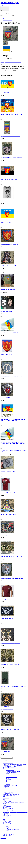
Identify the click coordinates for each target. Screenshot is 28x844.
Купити (9, 58)
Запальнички (9, 779)
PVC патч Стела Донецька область (9, 514)
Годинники (8, 775)
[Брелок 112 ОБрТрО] (10, 40)
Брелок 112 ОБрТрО (7, 20)
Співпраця (3, 841)
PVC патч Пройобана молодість (8, 534)
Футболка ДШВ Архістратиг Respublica (10, 492)
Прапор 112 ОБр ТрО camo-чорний (9, 179)
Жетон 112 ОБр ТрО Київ (6, 311)
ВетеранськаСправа (10, 2)
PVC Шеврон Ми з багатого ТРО (8, 265)
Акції (2, 5)
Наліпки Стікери (9, 782)
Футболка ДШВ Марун (6, 599)
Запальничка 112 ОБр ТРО (7, 200)
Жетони (7, 778)
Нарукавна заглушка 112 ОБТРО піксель (10, 136)
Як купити (5, 5)
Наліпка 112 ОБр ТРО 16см (7, 354)
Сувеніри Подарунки (8, 18)
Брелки (7, 773)
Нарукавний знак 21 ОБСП (7, 709)
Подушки (8, 784)
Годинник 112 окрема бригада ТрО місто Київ (11, 114)
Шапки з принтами (10, 770)
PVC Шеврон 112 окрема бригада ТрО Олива (11, 376)
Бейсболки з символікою (11, 772)
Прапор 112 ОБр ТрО (5, 222)
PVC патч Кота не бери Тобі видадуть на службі (12, 578)
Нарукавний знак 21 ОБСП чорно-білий (10, 729)
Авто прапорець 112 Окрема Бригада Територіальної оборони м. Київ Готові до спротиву (13, 420)
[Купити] (1, 119)
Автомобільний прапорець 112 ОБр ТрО (10, 332)
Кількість (3, 58)
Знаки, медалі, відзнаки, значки (13, 771)
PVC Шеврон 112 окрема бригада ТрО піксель (11, 157)
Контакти (10, 5)
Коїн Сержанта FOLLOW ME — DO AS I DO (11, 556)
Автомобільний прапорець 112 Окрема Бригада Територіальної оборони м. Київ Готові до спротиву (13, 443)
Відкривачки (8, 774)
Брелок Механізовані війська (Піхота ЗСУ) (11, 643)
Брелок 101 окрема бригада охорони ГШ (10, 664)
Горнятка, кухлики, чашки (11, 777)
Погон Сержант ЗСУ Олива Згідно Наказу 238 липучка (13, 686)
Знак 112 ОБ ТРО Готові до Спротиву (9, 397)
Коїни (7, 780)
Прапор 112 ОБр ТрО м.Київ (7, 92)
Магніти (7, 781)
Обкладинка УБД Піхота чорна (8, 471)
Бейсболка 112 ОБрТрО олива (8, 289)
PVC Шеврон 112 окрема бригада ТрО (10, 244)
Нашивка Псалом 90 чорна (7, 618)
